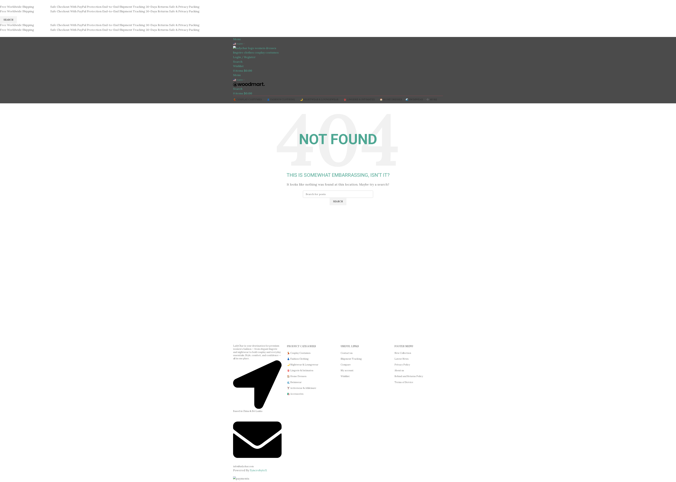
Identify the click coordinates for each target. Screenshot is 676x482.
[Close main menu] (4, 4)
